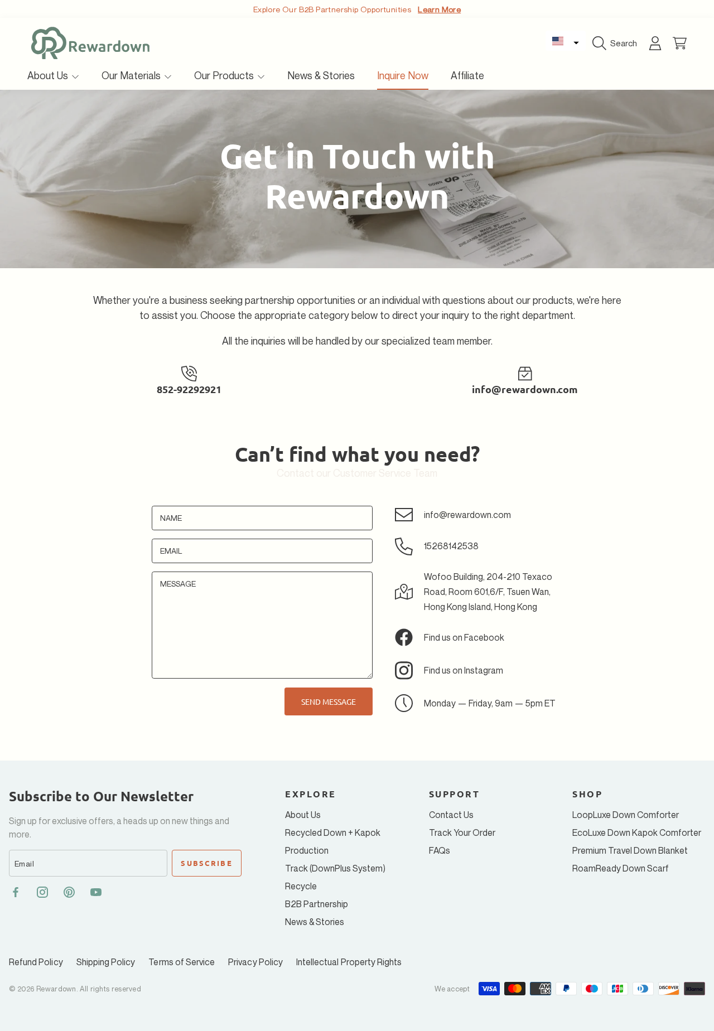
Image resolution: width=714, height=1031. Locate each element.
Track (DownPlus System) (335, 868)
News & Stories (314, 921)
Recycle (301, 886)
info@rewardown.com (525, 389)
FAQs (439, 850)
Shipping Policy (106, 961)
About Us (48, 75)
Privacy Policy (255, 961)
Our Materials (132, 75)
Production (307, 850)
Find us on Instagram (463, 670)
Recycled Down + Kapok (332, 832)
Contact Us (451, 814)
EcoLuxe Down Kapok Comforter (636, 832)
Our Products (225, 75)
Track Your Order (462, 832)
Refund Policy (36, 961)
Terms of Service (181, 961)
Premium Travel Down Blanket (630, 850)
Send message (328, 701)
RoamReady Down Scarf (620, 868)
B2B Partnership (316, 903)
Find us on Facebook (464, 637)
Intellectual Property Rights (349, 961)
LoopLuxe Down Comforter (625, 814)
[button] (566, 41)
